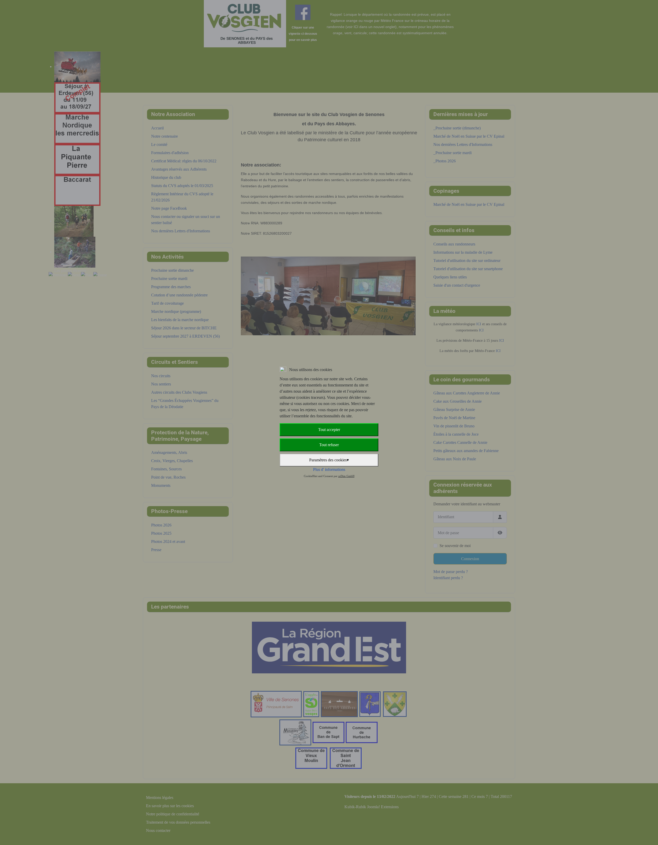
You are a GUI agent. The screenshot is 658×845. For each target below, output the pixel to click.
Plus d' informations (329, 469)
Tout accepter (329, 429)
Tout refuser (329, 445)
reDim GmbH (346, 476)
